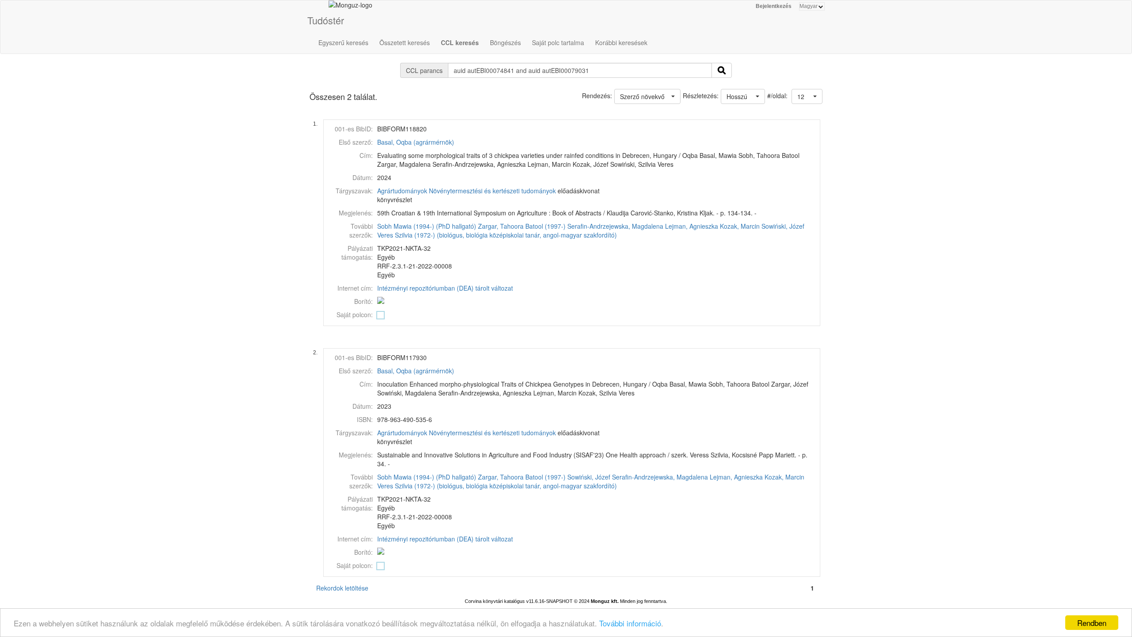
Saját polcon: (355, 314)
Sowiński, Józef (782, 226)
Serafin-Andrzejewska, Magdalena (615, 226)
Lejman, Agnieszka (691, 226)
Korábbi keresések (621, 42)
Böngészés (505, 42)
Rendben (1091, 622)
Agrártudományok (402, 190)
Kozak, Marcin (740, 226)
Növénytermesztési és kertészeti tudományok (492, 190)
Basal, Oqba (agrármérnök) (415, 142)
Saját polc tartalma (558, 42)
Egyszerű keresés (343, 42)
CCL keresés (460, 42)
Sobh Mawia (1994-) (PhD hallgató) (426, 226)
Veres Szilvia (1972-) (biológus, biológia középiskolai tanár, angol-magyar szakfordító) (497, 234)
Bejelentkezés (774, 6)
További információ (630, 623)
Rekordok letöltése (342, 587)
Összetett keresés (404, 42)
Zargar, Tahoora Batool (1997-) (522, 226)
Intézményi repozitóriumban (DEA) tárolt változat (445, 288)
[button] (807, 96)
